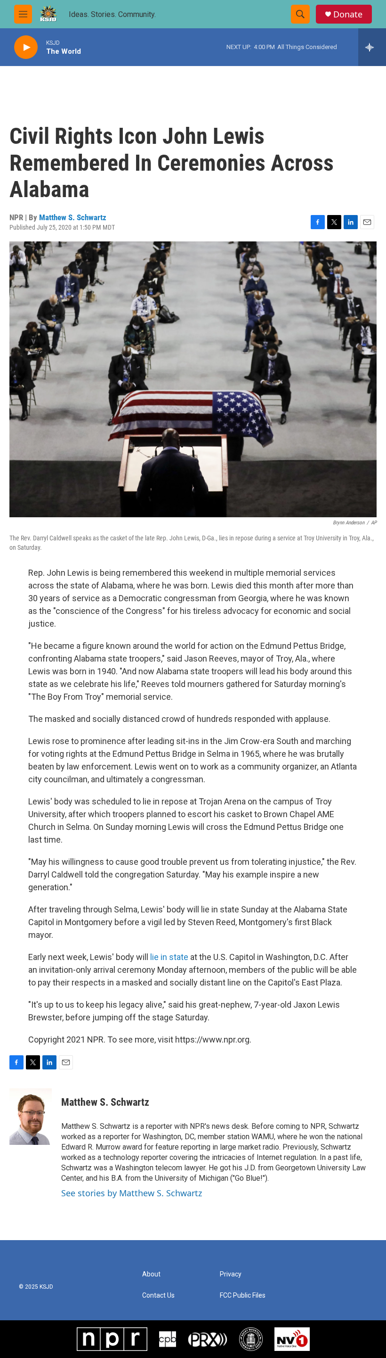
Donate (347, 14)
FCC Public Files (242, 1295)
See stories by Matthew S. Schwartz (131, 1193)
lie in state (169, 957)
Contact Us (158, 1295)
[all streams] (372, 47)
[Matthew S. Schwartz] (30, 1116)
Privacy (230, 1274)
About (151, 1274)
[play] (25, 47)
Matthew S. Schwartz (72, 217)
